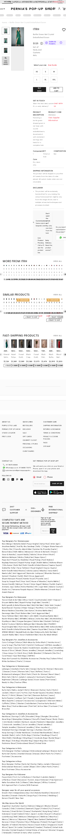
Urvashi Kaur (54, 589)
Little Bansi (26, 777)
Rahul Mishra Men (37, 627)
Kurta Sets (25, 669)
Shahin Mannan (41, 589)
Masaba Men (42, 624)
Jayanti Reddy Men (10, 635)
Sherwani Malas (54, 701)
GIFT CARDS (27, 436)
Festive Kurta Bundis (46, 703)
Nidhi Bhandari (35, 653)
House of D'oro (8, 650)
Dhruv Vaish (28, 600)
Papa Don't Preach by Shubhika (15, 560)
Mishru (21, 557)
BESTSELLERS (28, 425)
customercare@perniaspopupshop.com (18, 470)
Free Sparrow (56, 780)
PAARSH (52, 624)
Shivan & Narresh (42, 552)
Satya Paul (44, 544)
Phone (50, 477)
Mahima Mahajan (9, 557)
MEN (16, 2)
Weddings (52, 795)
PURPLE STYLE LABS (9, 425)
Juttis (18, 735)
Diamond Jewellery (26, 727)
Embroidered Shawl (25, 743)
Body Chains (58, 719)
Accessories (29, 701)
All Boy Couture (48, 782)
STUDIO (51, 2)
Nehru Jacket (17, 690)
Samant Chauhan (9, 576)
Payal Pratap (35, 560)
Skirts (14, 677)
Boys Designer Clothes (11, 764)
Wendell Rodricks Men (25, 632)
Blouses (15, 680)
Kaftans (39, 671)
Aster (4, 648)
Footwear (53, 706)
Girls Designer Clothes (11, 751)
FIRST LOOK (60, 2)
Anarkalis (15, 669)
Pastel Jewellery (44, 724)
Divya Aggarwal (36, 576)
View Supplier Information (54, 119)
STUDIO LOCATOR (8, 433)
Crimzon (27, 661)
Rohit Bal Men (37, 605)
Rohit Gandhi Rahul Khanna (13, 571)
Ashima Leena (32, 571)
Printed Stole (40, 743)
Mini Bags (6, 741)
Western (20, 703)
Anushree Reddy (8, 546)
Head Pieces (46, 719)
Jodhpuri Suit (20, 698)
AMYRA (31, 656)
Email (39, 477)
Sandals (5, 735)
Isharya (19, 642)
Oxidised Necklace (40, 733)
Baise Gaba (7, 552)
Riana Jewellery (29, 650)
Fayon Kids (6, 777)
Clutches (36, 735)
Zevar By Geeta (20, 648)
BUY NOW (39, 89)
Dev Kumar (29, 610)
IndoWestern (31, 703)
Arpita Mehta (53, 581)
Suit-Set (27, 695)
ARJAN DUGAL (55, 619)
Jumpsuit (19, 701)
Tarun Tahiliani (23, 568)
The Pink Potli (19, 645)
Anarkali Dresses (24, 754)
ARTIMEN (23, 619)
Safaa (17, 587)
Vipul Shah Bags (19, 656)
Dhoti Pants (26, 674)
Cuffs (22, 716)
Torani (26, 584)
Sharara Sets (23, 671)
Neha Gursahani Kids (11, 782)
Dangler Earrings (26, 730)
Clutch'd (30, 645)
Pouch (54, 735)
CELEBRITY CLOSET (30, 440)
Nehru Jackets (44, 764)
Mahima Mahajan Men (25, 624)
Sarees (33, 669)
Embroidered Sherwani (11, 767)
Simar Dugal (36, 584)
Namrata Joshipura (35, 573)
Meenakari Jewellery (55, 722)
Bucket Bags (54, 738)
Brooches (6, 709)
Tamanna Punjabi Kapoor (22, 589)
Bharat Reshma (8, 610)
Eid (32, 793)
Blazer (32, 767)
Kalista (33, 554)
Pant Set (32, 706)
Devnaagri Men (8, 613)
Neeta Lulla (6, 573)
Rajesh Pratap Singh (27, 563)
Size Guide (52, 65)
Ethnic (13, 703)
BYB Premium (32, 785)
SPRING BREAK (8, 632)
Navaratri (55, 793)
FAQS (45, 442)
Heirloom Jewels (29, 722)
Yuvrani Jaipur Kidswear (38, 780)
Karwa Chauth (8, 798)
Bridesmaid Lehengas (11, 674)
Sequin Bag (38, 741)
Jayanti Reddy (23, 554)
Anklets (17, 722)
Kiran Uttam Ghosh (46, 554)
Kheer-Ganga (28, 608)
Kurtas (42, 690)
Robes (57, 693)
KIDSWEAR (39, 2)
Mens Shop (6, 706)
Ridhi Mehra (18, 552)
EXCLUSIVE (27, 429)
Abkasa (31, 619)
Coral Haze (6, 656)
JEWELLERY (27, 2)
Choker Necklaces (23, 733)
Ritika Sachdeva (9, 661)
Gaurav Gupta (49, 568)
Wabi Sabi (49, 605)
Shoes (56, 733)
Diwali (4, 793)
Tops (32, 671)
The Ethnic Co (41, 608)
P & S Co (16, 777)
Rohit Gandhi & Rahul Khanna (35, 565)
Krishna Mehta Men (44, 610)
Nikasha (43, 571)
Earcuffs (36, 719)
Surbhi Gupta (55, 584)
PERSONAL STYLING (30, 444)
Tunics (46, 671)
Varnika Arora (53, 642)
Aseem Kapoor (8, 592)
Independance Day (21, 793)
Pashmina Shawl (9, 743)
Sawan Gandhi (8, 584)
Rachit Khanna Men (10, 619)
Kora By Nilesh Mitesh (48, 635)
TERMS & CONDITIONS (51, 433)
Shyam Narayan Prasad (12, 579)
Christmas (42, 795)
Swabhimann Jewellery (39, 648)
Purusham (53, 608)
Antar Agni (54, 544)
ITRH (36, 29)
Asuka (57, 605)
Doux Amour (9, 653)
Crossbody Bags (40, 738)
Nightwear (6, 680)
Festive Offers (21, 682)
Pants (54, 690)
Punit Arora (23, 627)
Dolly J (39, 546)
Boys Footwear (8, 769)
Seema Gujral (55, 565)
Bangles (45, 716)
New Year (20, 798)
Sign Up (53, 531)
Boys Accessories (23, 769)
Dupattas (50, 677)
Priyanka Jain (41, 579)
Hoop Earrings (8, 733)
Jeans (51, 695)
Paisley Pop (45, 658)
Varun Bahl (52, 571)
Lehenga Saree (26, 680)
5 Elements (47, 653)
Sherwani (35, 690)
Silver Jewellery (42, 727)
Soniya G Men (54, 629)
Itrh (36, 587)
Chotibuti (36, 777)
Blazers (20, 695)
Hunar (10, 648)
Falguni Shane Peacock (53, 546)
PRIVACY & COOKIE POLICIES (50, 438)
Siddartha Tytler (8, 568)
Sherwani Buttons (40, 695)
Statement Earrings (10, 730)
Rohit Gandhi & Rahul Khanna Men (16, 629)
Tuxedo (31, 698)
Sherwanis (58, 669)
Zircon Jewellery (29, 724)
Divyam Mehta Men (10, 602)
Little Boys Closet (9, 780)
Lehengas (6, 669)
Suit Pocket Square (37, 693)
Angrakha (39, 698)
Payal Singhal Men (9, 627)
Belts (12, 735)
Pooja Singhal (32, 544)
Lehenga (25, 751)
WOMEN (7, 2)
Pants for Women (40, 674)
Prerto (19, 661)
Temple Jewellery (9, 727)
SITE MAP (46, 446)
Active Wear (43, 706)
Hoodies (49, 693)
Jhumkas (39, 730)
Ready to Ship (8, 682)
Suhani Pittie (56, 658)
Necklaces (6, 716)
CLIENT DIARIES (28, 451)
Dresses (7, 671)
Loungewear (41, 701)
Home (4, 22)
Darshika (19, 610)
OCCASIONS (27, 447)
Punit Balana (47, 560)
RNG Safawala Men (54, 627)
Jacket (25, 767)
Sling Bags (27, 738)
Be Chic (56, 653)
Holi (10, 793)
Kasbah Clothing (51, 621)
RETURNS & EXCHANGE (51, 429)
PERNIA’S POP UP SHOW (11, 429)
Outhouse (39, 645)
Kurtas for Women (45, 669)
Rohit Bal (18, 565)
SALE (25, 433)
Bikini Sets (6, 677)
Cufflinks (5, 703)
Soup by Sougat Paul (10, 581)
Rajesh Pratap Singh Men (30, 602)
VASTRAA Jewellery (52, 645)
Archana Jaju (7, 587)
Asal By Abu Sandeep (26, 546)
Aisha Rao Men (42, 619)
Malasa (46, 584)
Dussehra (6, 795)
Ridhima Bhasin (56, 563)
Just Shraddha (56, 648)
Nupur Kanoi (40, 557)
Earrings (15, 716)
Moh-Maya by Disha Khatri (34, 642)
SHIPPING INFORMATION (52, 425)
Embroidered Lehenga (40, 751)
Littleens (24, 782)
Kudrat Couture (8, 624)
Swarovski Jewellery (12, 724)
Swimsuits (41, 677)
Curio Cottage (8, 642)
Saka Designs (35, 782)
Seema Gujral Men (39, 629)
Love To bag (7, 645)
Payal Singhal (36, 568)
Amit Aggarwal (19, 573)
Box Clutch (49, 741)
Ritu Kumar (8, 565)
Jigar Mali (43, 587)
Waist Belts (6, 738)
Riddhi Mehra (42, 563)
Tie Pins (24, 693)
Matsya (19, 584)
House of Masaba (38, 581)
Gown (14, 671)
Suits (49, 690)
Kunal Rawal (7, 608)
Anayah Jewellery (45, 650)
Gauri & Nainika (8, 554)
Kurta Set (6, 754)
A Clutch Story (21, 653)
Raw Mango (7, 544)
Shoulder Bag (26, 741)
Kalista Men (38, 621)
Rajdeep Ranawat (9, 563)
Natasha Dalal (19, 544)
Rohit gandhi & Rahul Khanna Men (16, 605)
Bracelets (30, 716)
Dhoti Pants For (47, 754)
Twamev (17, 608)
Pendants (41, 722)
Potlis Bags (26, 735)
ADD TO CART (56, 89)
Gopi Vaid (25, 581)
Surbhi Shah (23, 576)
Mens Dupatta (8, 701)
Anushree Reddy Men (48, 616)
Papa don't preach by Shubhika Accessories (20, 658)
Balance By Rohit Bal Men (46, 632)
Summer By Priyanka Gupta (44, 549)
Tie (60, 706)
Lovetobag (58, 650)
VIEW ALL (57, 261)
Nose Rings (6, 719)
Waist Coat (15, 693)
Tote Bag (15, 741)
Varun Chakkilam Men (29, 635)
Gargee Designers (24, 621)
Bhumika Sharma (52, 573)
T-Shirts (12, 695)
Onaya (53, 552)
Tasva (4, 600)
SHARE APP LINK (57, 483)
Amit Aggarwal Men (40, 613)
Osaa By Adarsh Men (22, 549)
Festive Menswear (20, 706)
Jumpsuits (30, 677)
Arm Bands (8, 722)
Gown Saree (39, 680)
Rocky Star (8, 549)
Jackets (21, 677)
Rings (38, 716)
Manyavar (29, 552)
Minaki (18, 650)
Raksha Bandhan (42, 793)
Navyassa (22, 780)
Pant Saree (50, 680)
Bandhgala (49, 698)
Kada (50, 733)
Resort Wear (54, 674)
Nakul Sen (29, 557)
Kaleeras (27, 719)
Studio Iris (6, 589)
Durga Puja (32, 795)
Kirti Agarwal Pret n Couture (14, 785)
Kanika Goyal (29, 579)
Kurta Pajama (8, 698)
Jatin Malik (33, 616)
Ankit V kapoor (54, 600)
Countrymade (40, 600)
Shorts (4, 695)
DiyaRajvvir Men (9, 621)
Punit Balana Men (23, 613)
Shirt (39, 767)
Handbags (45, 735)
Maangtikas (17, 719)
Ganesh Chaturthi (18, 795)
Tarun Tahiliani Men (10, 616)
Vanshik (45, 602)
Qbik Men (24, 616)
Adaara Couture (55, 587)
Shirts (26, 690)
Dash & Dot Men (15, 600)
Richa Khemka (27, 587)
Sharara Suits (56, 751)
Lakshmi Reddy (48, 777)
